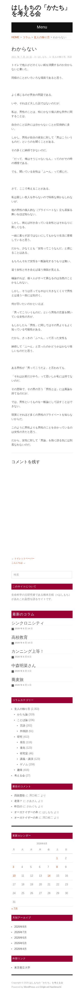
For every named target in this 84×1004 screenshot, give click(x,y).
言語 (69, 56)
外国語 (24, 731)
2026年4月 (20, 948)
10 (14, 875)
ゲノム (24, 764)
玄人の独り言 (59, 56)
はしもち (42, 56)
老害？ (18, 800)
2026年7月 (20, 932)
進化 (22, 747)
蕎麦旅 (17, 679)
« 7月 (14, 908)
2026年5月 (20, 943)
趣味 (19, 769)
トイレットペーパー (24, 558)
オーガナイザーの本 (26, 812)
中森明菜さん (23, 665)
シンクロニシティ (27, 623)
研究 (19, 736)
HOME (15, 37)
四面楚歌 (19, 795)
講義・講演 (26, 758)
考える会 (19, 775)
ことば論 (22, 720)
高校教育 (19, 637)
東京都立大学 (22, 967)
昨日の (18, 806)
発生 (22, 742)
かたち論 (22, 714)
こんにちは (17, 563)
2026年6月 (20, 937)
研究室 (24, 753)
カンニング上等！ (27, 651)
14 (49, 875)
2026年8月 (20, 926)
